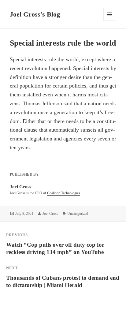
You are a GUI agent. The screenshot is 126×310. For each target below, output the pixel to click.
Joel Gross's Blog (35, 14)
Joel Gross (50, 213)
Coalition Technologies (63, 193)
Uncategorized (77, 213)
